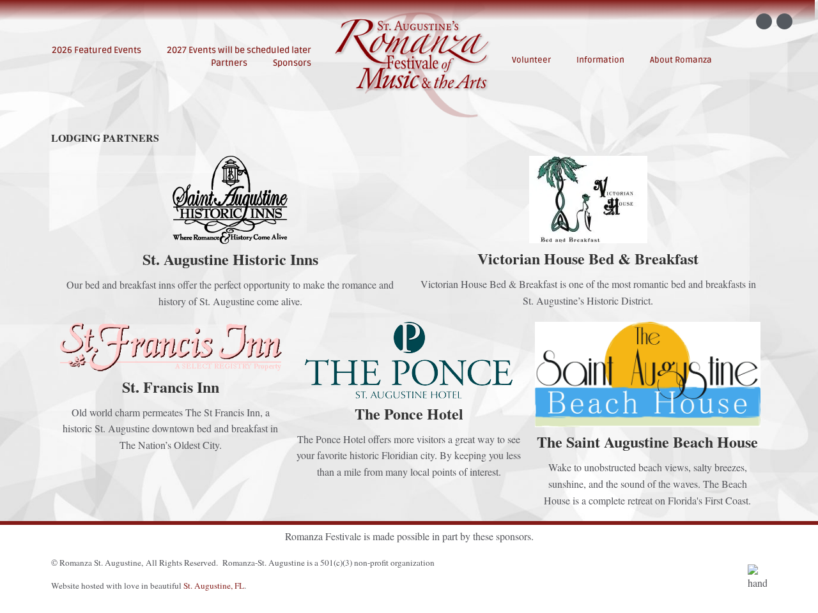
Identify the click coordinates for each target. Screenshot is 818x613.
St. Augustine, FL (213, 585)
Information (600, 60)
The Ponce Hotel (409, 413)
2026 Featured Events (96, 50)
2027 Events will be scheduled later (239, 50)
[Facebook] (764, 21)
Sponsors (292, 62)
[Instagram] (784, 21)
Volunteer (531, 60)
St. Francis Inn (170, 386)
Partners (229, 62)
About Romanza (681, 60)
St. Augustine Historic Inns (230, 259)
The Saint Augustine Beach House (647, 441)
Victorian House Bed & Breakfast (587, 258)
